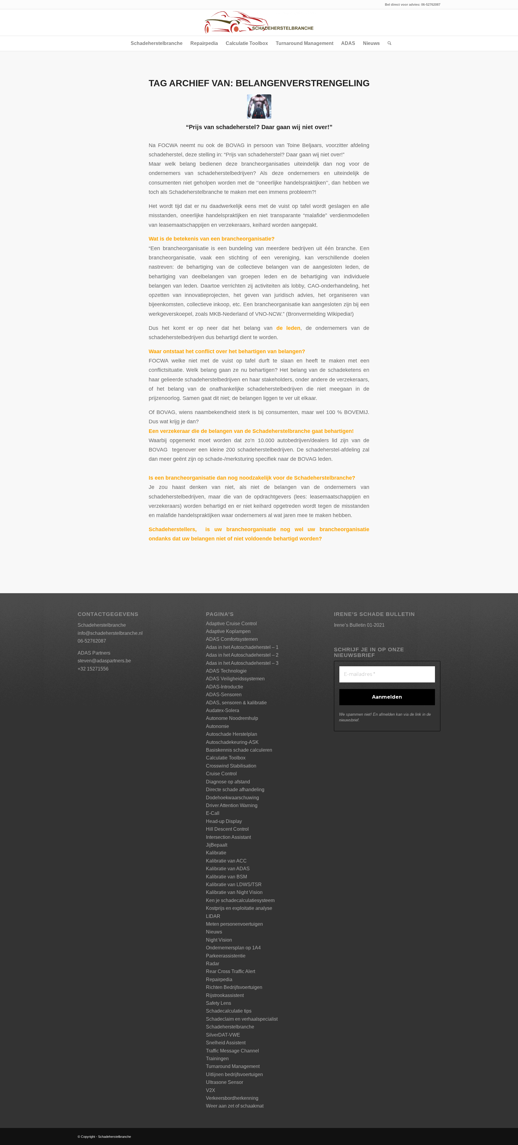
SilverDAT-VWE (223, 1034)
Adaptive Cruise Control (231, 623)
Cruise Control (221, 773)
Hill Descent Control (227, 829)
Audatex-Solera (222, 710)
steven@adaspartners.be (104, 660)
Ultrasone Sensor (224, 1082)
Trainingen (217, 1058)
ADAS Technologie (226, 670)
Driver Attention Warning (232, 805)
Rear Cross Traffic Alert (230, 971)
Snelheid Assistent (226, 1042)
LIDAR (213, 916)
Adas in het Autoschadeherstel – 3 (242, 663)
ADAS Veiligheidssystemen (235, 678)
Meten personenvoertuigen (234, 924)
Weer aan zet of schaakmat (234, 1105)
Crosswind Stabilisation (231, 765)
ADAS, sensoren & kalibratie (236, 702)
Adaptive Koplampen (228, 631)
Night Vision (219, 939)
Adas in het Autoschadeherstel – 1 (242, 647)
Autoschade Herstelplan (231, 734)
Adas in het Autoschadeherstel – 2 (242, 655)
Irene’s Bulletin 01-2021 (359, 625)
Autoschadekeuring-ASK (232, 742)
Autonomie (217, 726)
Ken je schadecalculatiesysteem (240, 900)
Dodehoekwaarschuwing (232, 797)
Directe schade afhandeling (235, 789)
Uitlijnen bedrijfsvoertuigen (234, 1074)
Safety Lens (218, 1003)
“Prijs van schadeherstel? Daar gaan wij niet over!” (259, 127)
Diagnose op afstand (228, 781)
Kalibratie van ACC (226, 860)
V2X (210, 1090)
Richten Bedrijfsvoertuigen (234, 987)
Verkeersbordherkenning (232, 1098)
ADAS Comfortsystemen (232, 639)
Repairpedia (219, 979)
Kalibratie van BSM (226, 876)
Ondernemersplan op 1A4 (233, 947)
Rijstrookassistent (225, 995)
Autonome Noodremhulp (232, 718)
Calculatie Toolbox (226, 757)
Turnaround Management (233, 1066)
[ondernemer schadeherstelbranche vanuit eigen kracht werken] (259, 106)
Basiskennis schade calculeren (239, 750)
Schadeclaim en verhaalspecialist (242, 1019)
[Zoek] (387, 43)
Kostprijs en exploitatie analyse (239, 908)
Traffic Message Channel (232, 1050)
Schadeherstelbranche (230, 1026)
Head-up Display (224, 821)
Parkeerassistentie (226, 955)
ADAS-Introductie (224, 686)
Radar (212, 963)
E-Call (212, 813)
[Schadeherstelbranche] (259, 22)
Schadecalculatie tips (229, 1010)
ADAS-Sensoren (224, 694)
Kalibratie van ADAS (228, 868)
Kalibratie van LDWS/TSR (234, 884)
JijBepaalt (216, 845)
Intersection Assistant (228, 837)
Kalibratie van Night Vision (234, 892)
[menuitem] (156, 43)
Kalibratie (216, 852)
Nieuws (214, 931)
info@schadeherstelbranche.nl (110, 633)
